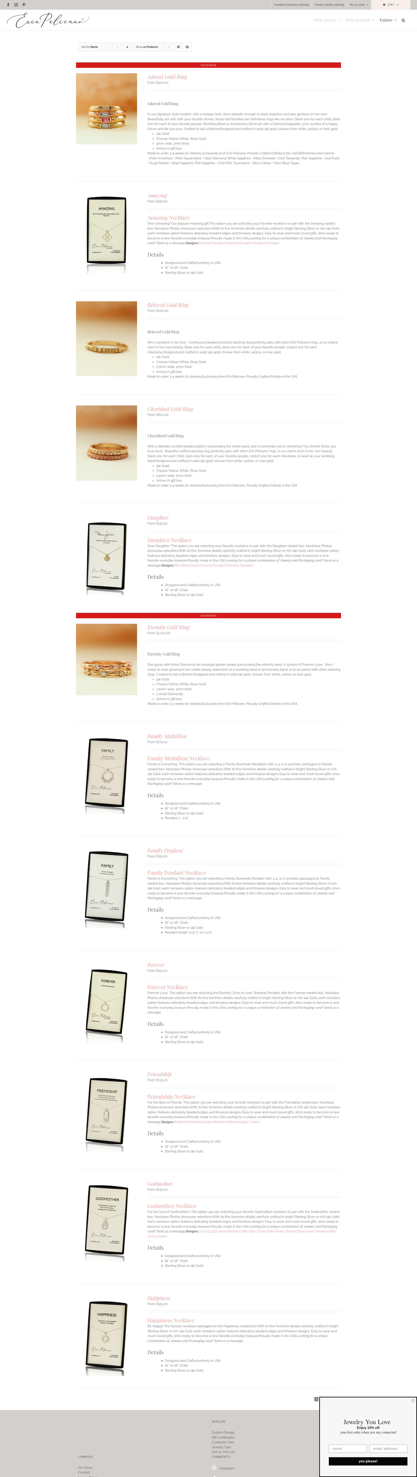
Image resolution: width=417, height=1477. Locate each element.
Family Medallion (167, 735)
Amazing (157, 195)
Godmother (159, 1183)
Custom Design (223, 1432)
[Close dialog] (413, 1401)
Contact (84, 1472)
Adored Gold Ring (167, 76)
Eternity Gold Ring (168, 626)
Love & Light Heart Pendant (219, 1231)
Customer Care (223, 1442)
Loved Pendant (213, 565)
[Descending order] (127, 47)
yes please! (368, 1461)
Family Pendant (165, 850)
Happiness (158, 1297)
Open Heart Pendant (312, 1231)
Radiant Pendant (266, 243)
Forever (155, 964)
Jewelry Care (221, 1447)
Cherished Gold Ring (170, 408)
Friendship (159, 1073)
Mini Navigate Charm (243, 1122)
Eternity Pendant (240, 565)
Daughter (157, 517)
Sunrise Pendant (239, 243)
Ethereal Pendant (212, 243)
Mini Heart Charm (187, 565)
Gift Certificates (223, 1437)
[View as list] (187, 47)
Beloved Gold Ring (168, 304)
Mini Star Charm (254, 1231)
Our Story (85, 1468)
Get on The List (223, 1452)
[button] (403, 20)
